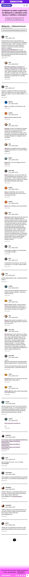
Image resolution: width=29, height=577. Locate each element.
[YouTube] (18, 575)
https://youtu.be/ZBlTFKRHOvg (9, 49)
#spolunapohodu (17, 496)
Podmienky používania (6, 28)
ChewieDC (8, 487)
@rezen (7, 320)
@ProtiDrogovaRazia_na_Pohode (13, 66)
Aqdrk (10, 158)
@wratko (7, 128)
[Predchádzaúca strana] (11, 540)
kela (6, 86)
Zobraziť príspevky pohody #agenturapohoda (14, 30)
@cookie (7, 334)
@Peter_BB (7, 391)
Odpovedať (4, 57)
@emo (6, 162)
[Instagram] (20, 575)
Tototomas (8, 472)
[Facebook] (16, 575)
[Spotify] (22, 575)
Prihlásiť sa (9, 19)
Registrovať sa (18, 19)
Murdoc (11, 102)
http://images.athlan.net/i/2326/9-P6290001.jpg (14, 439)
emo (10, 62)
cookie (10, 286)
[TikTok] (24, 575)
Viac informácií (12, 572)
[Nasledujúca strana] (17, 540)
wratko (10, 113)
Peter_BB (11, 170)
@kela (6, 106)
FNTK (7, 523)
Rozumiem (21, 572)
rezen (10, 300)
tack (6, 457)
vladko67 (8, 435)
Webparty (5, 26)
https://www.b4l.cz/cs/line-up (12, 423)
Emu (6, 36)
